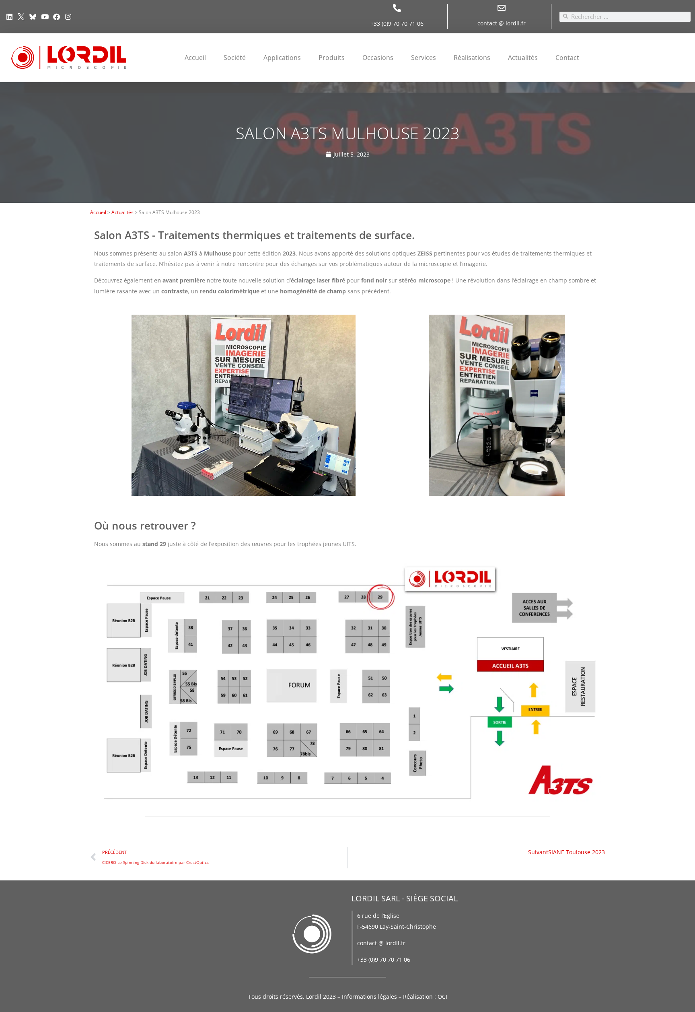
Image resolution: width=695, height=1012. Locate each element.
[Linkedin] (9, 16)
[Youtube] (44, 16)
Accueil (195, 57)
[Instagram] (68, 16)
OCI (442, 996)
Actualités (523, 57)
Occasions (377, 57)
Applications (282, 57)
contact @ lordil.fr (501, 23)
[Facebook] (56, 16)
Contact (567, 57)
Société (235, 57)
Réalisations (472, 57)
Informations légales (369, 996)
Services (423, 57)
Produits (332, 57)
